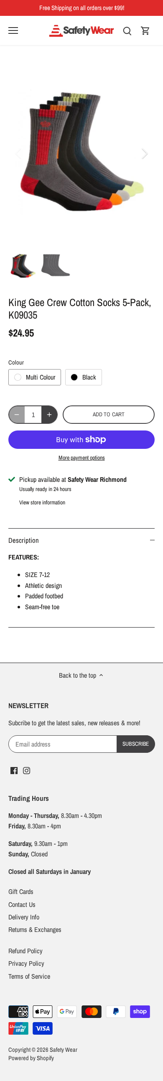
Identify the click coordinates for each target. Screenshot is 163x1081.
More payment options (82, 458)
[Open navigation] (13, 30)
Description (23, 540)
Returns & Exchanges (34, 929)
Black (89, 377)
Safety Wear (63, 1049)
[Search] (127, 30)
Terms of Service (29, 976)
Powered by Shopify (31, 1058)
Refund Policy (25, 950)
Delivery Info (23, 917)
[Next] (144, 153)
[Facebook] (14, 769)
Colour (16, 362)
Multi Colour (40, 377)
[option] (81, 153)
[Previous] (18, 153)
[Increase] (49, 414)
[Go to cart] (145, 30)
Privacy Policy (26, 963)
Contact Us (22, 904)
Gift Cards (20, 891)
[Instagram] (26, 769)
